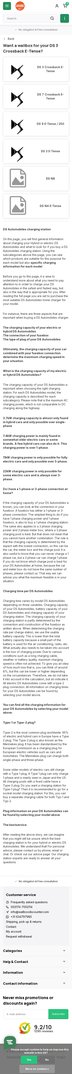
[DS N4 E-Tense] (17, 206)
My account (13, 931)
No (47, 1059)
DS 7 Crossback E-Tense (50, 96)
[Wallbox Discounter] (20, 6)
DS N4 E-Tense (50, 206)
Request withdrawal (19, 936)
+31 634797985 (21, 916)
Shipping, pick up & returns (24, 921)
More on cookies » (37, 1068)
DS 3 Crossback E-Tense (50, 69)
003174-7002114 (21, 907)
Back (11, 38)
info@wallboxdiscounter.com (30, 912)
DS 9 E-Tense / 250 (50, 123)
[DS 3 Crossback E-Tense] (17, 69)
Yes (29, 1059)
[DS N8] (17, 179)
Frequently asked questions (29, 902)
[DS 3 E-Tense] (17, 151)
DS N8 (50, 178)
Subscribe (58, 1013)
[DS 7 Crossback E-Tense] (17, 96)
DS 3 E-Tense (50, 151)
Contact (11, 926)
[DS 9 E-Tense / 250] (17, 124)
